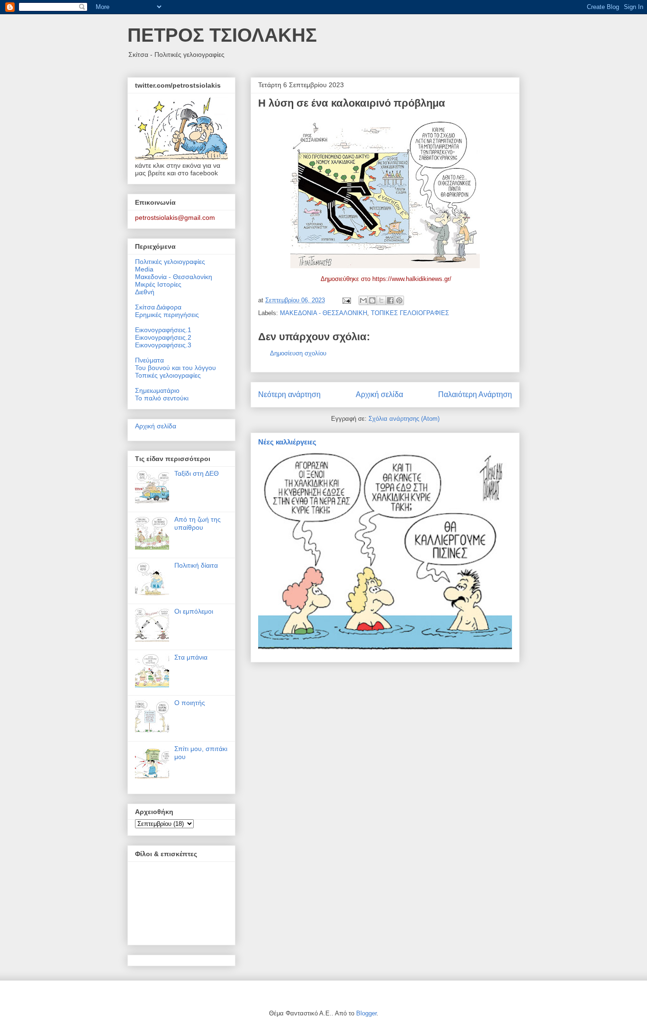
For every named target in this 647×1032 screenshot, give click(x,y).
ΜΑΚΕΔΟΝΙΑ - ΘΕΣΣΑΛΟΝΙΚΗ (323, 313)
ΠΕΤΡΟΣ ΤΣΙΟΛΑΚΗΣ (222, 35)
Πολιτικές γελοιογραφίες (170, 261)
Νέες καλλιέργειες (287, 442)
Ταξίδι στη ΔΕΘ (196, 473)
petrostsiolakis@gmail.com (175, 217)
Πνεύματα (149, 360)
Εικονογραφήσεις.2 (163, 337)
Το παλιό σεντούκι (162, 398)
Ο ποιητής (189, 702)
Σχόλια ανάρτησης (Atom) (404, 418)
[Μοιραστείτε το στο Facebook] (390, 300)
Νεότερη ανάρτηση (289, 394)
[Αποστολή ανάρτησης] (346, 300)
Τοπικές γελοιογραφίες (168, 375)
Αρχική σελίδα (379, 394)
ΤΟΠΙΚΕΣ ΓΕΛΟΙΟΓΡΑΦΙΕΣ (410, 313)
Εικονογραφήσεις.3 (163, 345)
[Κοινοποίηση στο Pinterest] (399, 300)
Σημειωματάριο (157, 390)
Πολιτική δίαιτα (196, 565)
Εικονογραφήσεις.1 (163, 330)
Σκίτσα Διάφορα (158, 307)
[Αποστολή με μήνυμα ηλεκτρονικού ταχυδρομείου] (363, 300)
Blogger (366, 1013)
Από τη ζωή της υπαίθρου (197, 523)
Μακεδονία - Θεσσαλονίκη (173, 277)
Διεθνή (144, 292)
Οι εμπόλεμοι (193, 611)
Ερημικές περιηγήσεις (167, 314)
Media (144, 269)
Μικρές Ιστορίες (158, 284)
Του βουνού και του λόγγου (175, 367)
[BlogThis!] (372, 300)
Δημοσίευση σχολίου (298, 353)
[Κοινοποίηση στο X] (381, 300)
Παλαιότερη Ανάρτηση (475, 394)
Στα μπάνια (190, 657)
